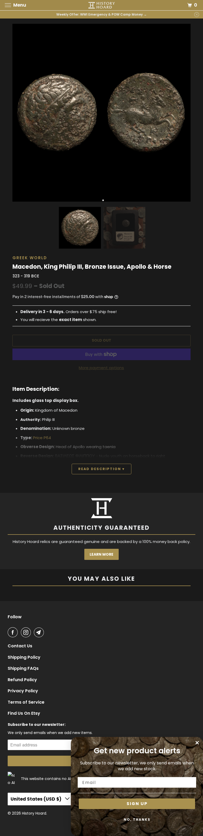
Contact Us (20, 646)
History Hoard (34, 813)
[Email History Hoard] (40, 632)
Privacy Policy (23, 691)
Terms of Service (26, 702)
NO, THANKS (137, 819)
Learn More (101, 554)
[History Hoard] (101, 5)
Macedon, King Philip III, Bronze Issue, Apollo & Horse (92, 266)
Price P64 (42, 437)
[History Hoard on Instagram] (27, 632)
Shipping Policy (24, 657)
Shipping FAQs (23, 668)
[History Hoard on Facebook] (14, 632)
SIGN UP (137, 804)
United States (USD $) (36, 799)
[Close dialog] (197, 743)
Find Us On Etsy (24, 713)
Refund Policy (22, 680)
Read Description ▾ (101, 469)
